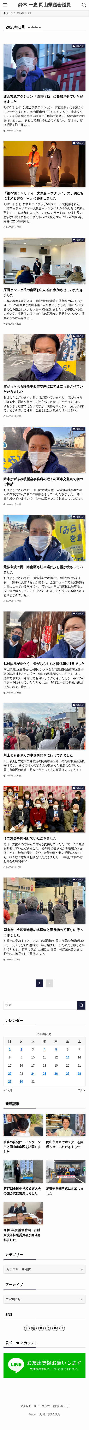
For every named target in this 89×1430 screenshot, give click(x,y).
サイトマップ (42, 1406)
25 (44, 1073)
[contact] (55, 1328)
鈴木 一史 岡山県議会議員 (44, 5)
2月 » (81, 1090)
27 (67, 1073)
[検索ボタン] (84, 5)
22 (9, 1073)
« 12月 (8, 1090)
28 (79, 1073)
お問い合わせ (61, 1406)
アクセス (25, 1406)
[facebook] (27, 1328)
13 (67, 1057)
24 (33, 1073)
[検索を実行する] (81, 1005)
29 (9, 1081)
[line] (41, 1328)
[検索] (62, 1328)
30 (21, 1081)
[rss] (48, 1328)
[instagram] (34, 1328)
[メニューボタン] (5, 5)
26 (56, 1073)
